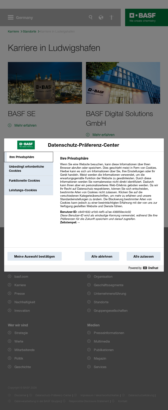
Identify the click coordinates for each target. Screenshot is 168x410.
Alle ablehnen (101, 256)
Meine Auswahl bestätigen (34, 256)
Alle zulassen (143, 256)
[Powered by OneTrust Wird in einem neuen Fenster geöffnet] (145, 268)
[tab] (29, 157)
